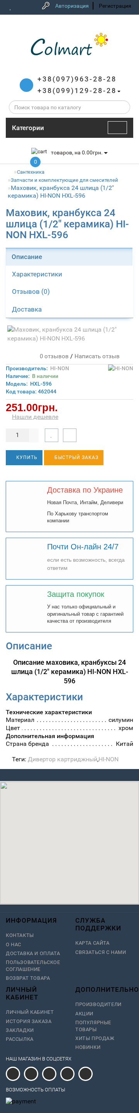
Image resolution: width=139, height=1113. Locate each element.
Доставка (27, 309)
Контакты (20, 935)
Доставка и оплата (33, 953)
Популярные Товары (93, 1026)
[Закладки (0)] (11, 7)
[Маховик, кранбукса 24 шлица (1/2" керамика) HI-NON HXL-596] (69, 334)
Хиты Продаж (95, 1038)
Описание (27, 257)
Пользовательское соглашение (33, 965)
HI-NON (59, 368)
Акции (84, 1013)
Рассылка (20, 1039)
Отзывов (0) (31, 291)
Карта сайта (92, 943)
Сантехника (30, 172)
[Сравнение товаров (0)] (21, 7)
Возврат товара (28, 978)
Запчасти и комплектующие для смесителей (64, 180)
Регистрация (115, 6)
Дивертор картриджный (62, 759)
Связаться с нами (100, 952)
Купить (26, 457)
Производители (98, 1004)
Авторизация (72, 6)
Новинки (87, 1047)
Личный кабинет (30, 1012)
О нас (13, 944)
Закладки (20, 1030)
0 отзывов (53, 356)
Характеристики (37, 274)
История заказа (28, 1021)
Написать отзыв (97, 356)
